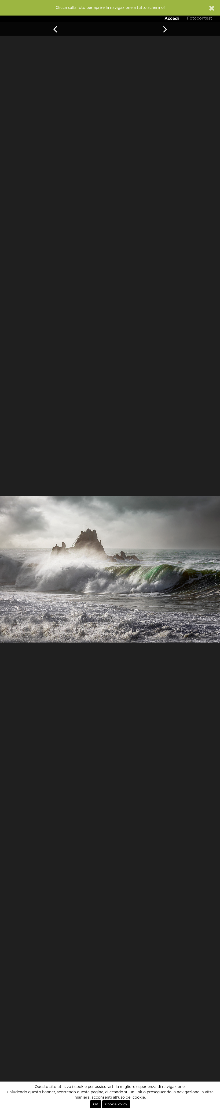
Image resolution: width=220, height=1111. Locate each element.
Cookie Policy (116, 1104)
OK (95, 1104)
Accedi (171, 18)
